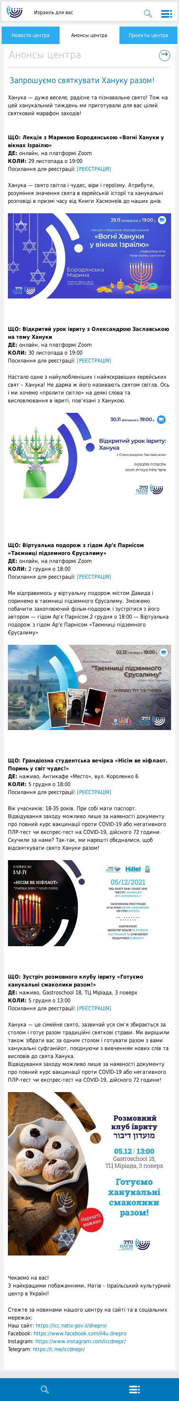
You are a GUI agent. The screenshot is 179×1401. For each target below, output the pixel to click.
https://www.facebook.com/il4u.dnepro (80, 1333)
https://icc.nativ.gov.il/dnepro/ (71, 1325)
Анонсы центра (89, 35)
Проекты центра (148, 35)
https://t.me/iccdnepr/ (59, 1349)
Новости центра (31, 35)
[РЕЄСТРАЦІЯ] (94, 169)
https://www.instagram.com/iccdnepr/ (80, 1341)
